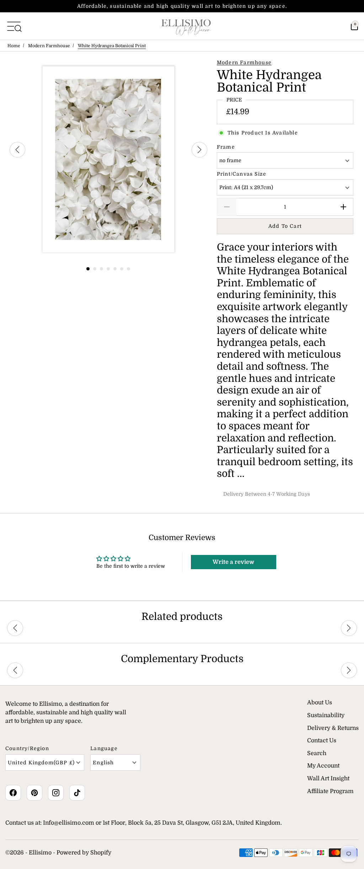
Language (104, 748)
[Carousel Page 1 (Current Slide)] (88, 268)
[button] (15, 628)
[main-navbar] (13, 25)
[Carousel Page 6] (121, 268)
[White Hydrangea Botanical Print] (108, 159)
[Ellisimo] (186, 26)
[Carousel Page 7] (128, 268)
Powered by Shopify (84, 852)
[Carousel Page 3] (101, 268)
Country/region (27, 748)
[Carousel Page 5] (115, 268)
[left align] (17, 150)
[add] (343, 207)
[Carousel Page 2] (94, 268)
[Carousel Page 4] (108, 268)
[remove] (226, 207)
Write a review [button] (233, 562)
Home (13, 45)
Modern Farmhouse (49, 45)
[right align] (199, 150)
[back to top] (348, 843)
